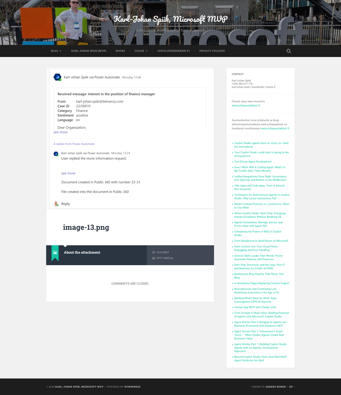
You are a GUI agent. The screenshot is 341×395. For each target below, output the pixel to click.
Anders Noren (276, 386)
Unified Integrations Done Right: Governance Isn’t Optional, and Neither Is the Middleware (260, 178)
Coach (139, 50)
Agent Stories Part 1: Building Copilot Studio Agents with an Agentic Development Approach (260, 348)
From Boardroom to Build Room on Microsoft (261, 240)
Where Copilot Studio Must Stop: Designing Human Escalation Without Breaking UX (260, 215)
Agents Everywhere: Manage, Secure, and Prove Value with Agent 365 (258, 224)
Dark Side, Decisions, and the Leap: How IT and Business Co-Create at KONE (259, 266)
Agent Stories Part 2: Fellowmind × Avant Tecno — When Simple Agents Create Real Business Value (259, 335)
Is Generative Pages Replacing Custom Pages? (261, 283)
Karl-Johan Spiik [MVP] (88, 50)
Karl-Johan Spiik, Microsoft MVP (171, 18)
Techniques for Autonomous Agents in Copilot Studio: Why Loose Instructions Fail (261, 196)
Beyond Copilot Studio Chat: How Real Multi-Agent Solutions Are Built (260, 358)
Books (120, 50)
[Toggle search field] (289, 51)
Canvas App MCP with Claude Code (255, 307)
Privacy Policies (212, 50)
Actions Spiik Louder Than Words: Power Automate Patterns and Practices (258, 257)
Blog (54, 50)
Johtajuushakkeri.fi (173, 50)
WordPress (132, 386)
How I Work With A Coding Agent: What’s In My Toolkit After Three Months (259, 169)
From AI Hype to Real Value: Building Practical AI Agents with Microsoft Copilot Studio (261, 314)
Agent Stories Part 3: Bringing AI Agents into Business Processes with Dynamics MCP (260, 324)
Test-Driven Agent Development (253, 161)
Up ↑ (292, 386)
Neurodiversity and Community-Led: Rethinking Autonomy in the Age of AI (256, 290)
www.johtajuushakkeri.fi (246, 105)
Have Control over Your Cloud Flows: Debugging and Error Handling (256, 248)
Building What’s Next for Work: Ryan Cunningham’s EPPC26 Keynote (255, 300)
